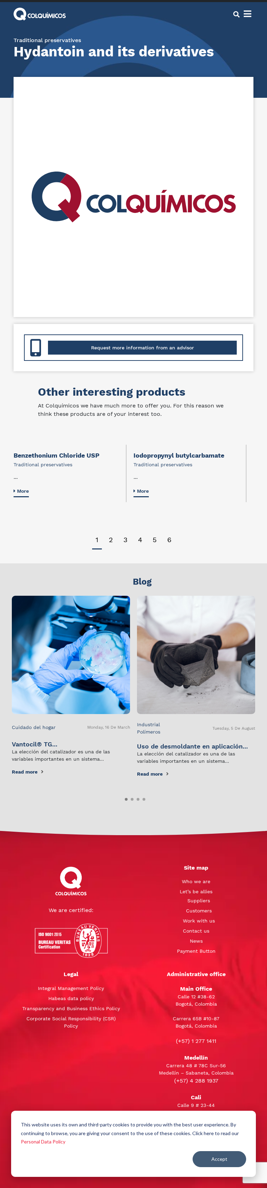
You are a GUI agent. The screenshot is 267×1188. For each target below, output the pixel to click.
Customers (199, 910)
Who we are (196, 881)
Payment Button (196, 951)
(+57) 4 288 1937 (196, 1080)
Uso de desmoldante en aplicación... (192, 746)
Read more (25, 772)
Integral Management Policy (71, 988)
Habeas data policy (71, 998)
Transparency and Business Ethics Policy (71, 1008)
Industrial (148, 724)
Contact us (196, 931)
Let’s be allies (196, 891)
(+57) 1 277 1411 (196, 1041)
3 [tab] (125, 540)
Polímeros (148, 732)
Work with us (199, 921)
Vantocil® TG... (34, 744)
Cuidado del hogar (34, 727)
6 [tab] (169, 540)
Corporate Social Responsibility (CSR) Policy (71, 1022)
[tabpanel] (70, 473)
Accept (219, 1159)
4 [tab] (140, 540)
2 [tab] (111, 540)
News (196, 941)
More (23, 491)
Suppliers (198, 900)
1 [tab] (97, 540)
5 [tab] (155, 540)
